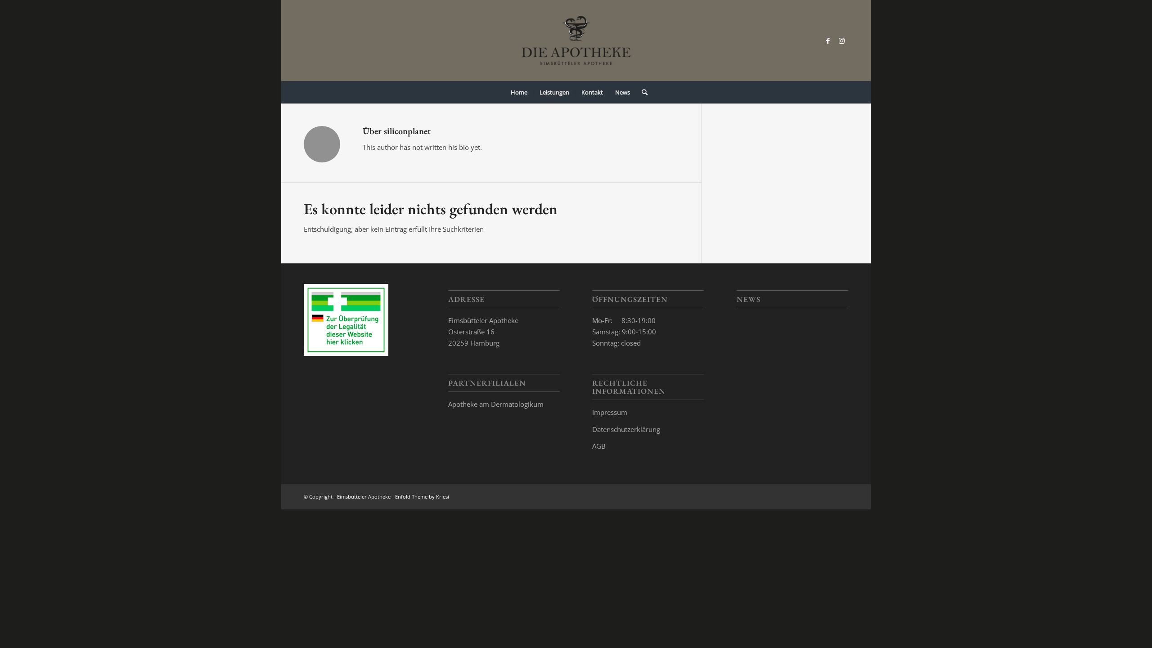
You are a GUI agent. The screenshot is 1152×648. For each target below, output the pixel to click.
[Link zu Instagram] (841, 40)
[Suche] (642, 92)
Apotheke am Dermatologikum (496, 404)
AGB (599, 445)
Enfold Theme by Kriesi (422, 496)
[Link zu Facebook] (828, 40)
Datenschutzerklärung (626, 429)
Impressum (609, 412)
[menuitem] (519, 92)
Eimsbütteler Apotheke (364, 496)
